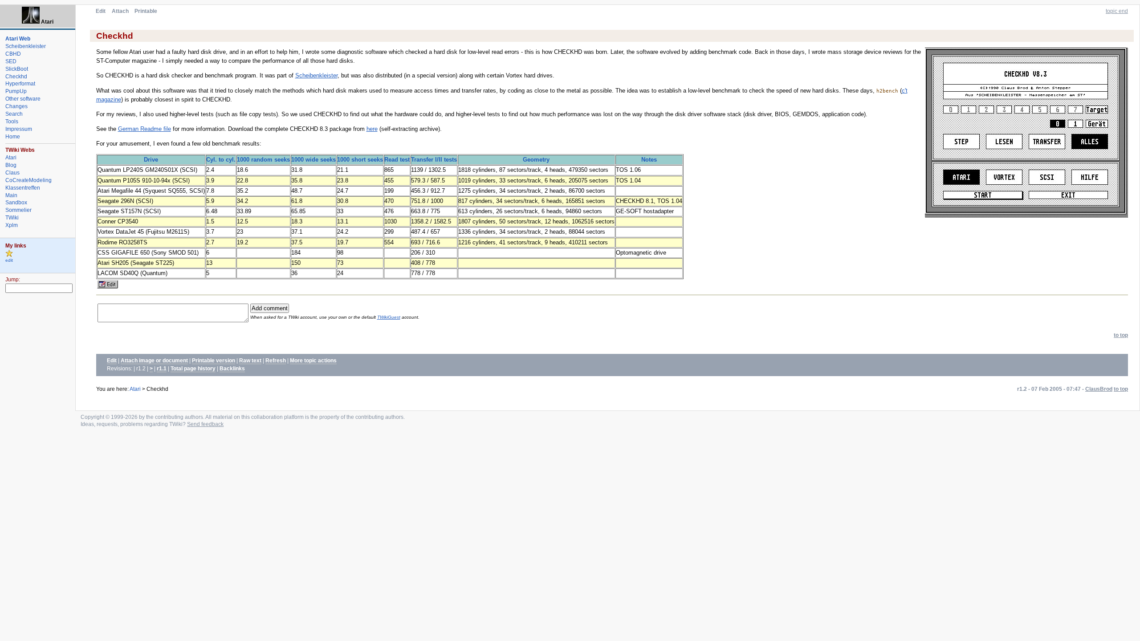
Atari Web (17, 39)
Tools (11, 121)
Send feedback (205, 424)
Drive (151, 159)
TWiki (12, 218)
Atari (135, 389)
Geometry (536, 159)
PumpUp (16, 91)
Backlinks (232, 368)
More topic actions (313, 360)
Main (11, 195)
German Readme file (144, 129)
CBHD (13, 54)
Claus (12, 173)
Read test (397, 159)
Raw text (250, 360)
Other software (23, 99)
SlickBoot (16, 69)
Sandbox (16, 202)
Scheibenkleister (316, 75)
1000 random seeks (263, 159)
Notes (649, 159)
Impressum (18, 129)
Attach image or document (154, 360)
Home (12, 137)
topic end (1117, 11)
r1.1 (162, 368)
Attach (120, 11)
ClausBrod (1098, 389)
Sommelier (18, 210)
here (372, 129)
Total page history (193, 368)
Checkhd (16, 76)
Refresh (275, 360)
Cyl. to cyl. (221, 159)
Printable (145, 11)
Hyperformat (20, 84)
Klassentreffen (22, 188)
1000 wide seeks (313, 159)
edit (9, 260)
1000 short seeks (360, 159)
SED (10, 61)
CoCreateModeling (28, 180)
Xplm (11, 225)
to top (1121, 335)
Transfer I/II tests (434, 159)
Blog (10, 165)
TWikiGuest (388, 317)
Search (14, 114)
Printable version (213, 360)
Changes (16, 106)
